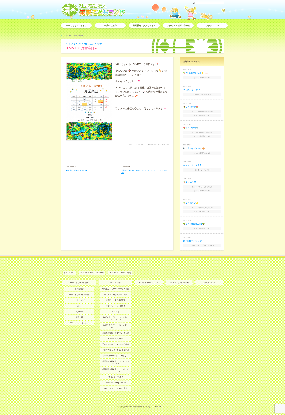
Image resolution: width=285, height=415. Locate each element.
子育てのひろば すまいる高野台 (115, 350)
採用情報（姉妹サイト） (144, 25)
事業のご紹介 (110, 25)
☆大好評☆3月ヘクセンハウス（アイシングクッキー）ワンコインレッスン (144, 171)
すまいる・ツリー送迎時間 (120, 273)
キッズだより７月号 (192, 165)
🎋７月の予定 (189, 182)
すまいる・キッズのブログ (202, 94)
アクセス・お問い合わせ (178, 25)
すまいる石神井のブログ (202, 136)
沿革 (79, 306)
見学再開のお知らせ (192, 240)
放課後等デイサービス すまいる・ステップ (115, 318)
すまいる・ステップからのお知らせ (202, 245)
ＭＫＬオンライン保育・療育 (115, 388)
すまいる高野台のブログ (202, 77)
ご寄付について (212, 25)
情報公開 (79, 317)
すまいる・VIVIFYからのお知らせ (84, 43)
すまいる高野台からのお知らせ (202, 111)
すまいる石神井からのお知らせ (202, 132)
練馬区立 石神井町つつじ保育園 (115, 289)
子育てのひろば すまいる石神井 (115, 344)
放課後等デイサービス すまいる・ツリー (115, 326)
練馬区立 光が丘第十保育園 (115, 295)
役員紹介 (79, 312)
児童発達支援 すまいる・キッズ (115, 333)
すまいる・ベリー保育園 (115, 306)
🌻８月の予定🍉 (190, 107)
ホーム (63, 35)
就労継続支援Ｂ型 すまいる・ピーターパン (115, 370)
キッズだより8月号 (192, 90)
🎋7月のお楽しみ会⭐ (193, 73)
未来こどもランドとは (76, 25)
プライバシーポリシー (79, 323)
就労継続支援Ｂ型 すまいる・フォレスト (115, 362)
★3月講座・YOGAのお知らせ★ (76, 170)
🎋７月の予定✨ (190, 203)
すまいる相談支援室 (116, 339)
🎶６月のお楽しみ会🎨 (194, 148)
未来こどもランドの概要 (79, 295)
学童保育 (115, 312)
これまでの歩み (79, 300)
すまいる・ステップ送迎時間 (92, 273)
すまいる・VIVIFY (116, 377)
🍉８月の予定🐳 (190, 127)
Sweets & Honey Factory (116, 383)
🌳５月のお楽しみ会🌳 (194, 224)
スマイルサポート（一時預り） (115, 356)
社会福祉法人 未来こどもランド (144, 407)
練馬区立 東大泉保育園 (115, 300)
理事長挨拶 (79, 289)
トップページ (69, 273)
